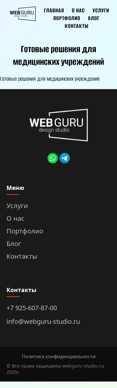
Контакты (76, 26)
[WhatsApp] (52, 159)
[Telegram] (64, 159)
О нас (78, 10)
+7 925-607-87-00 (31, 307)
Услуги (101, 10)
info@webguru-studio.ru (43, 321)
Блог (93, 18)
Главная (54, 10)
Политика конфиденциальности (59, 356)
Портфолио (66, 18)
